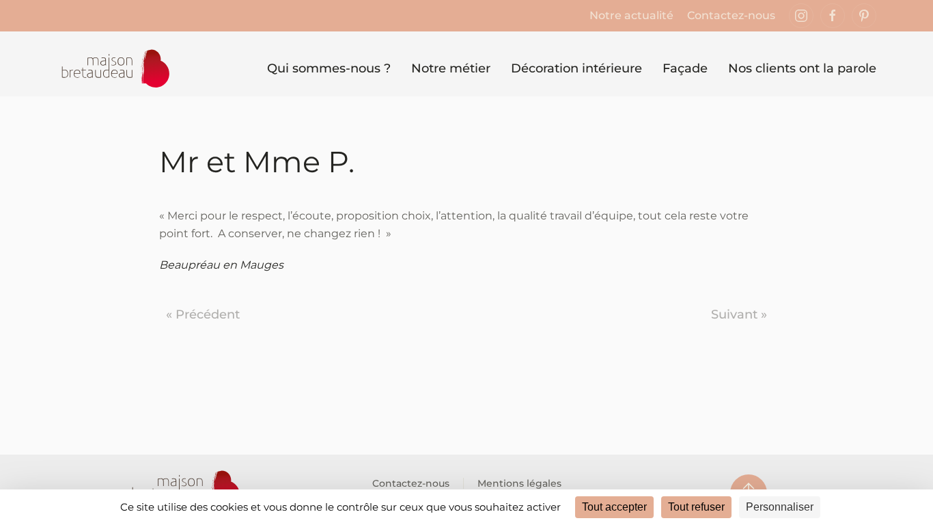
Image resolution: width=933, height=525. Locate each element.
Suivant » (739, 314)
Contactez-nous (731, 15)
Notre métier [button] (450, 68)
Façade (685, 68)
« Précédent (203, 314)
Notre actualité (631, 15)
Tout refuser (696, 507)
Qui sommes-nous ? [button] (329, 68)
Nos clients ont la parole (802, 68)
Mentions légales (519, 483)
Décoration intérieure (576, 68)
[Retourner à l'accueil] (114, 69)
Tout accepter (614, 507)
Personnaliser (779, 507)
